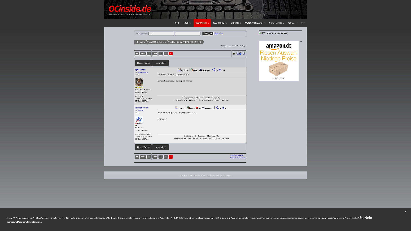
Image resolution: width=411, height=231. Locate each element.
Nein (368, 218)
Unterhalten (275, 23)
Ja (361, 218)
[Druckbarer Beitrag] (234, 53)
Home (176, 23)
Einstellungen (35, 222)
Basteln (235, 23)
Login (186, 23)
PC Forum (140, 42)
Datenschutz (23, 222)
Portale (291, 23)
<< (161, 53)
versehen (140, 110)
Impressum (11, 222)
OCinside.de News (276, 34)
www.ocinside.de (208, 175)
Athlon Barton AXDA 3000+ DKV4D (186, 42)
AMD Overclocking (157, 42)
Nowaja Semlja (143, 72)
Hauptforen (219, 23)
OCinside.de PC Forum (238, 158)
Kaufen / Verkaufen (254, 23)
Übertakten (201, 23)
